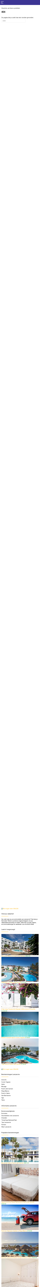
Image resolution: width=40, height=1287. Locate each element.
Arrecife (3, 1080)
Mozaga (3, 1086)
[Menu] (2, 2)
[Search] (37, 2)
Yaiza (3, 1100)
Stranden (4, 1118)
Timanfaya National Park (9, 1120)
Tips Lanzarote (6, 1122)
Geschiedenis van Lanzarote (10, 1115)
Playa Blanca (5, 1091)
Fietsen (3, 1124)
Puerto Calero (5, 1093)
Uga (2, 1098)
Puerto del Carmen (7, 1089)
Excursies (4, 1113)
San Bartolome (6, 1095)
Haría (3, 1084)
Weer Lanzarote (6, 1127)
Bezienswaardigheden (8, 1111)
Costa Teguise (5, 1082)
